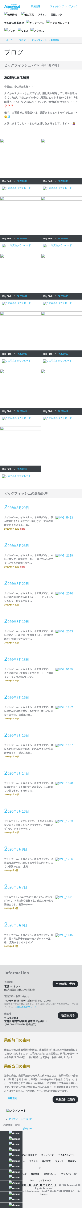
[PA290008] (20, 312)
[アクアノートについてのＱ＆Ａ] (22, 31)
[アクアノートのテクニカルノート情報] (58, 23)
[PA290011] (20, 370)
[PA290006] (61, 197)
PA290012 (63, 411)
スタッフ (59, 1161)
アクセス (33, 1161)
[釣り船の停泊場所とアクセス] (37, 31)
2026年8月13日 (16, 811)
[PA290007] (20, 255)
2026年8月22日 (16, 583)
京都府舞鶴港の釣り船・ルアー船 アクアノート (32, 1185)
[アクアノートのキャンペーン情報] (35, 23)
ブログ (22, 40)
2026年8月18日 (16, 659)
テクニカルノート (66, 1155)
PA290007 (22, 296)
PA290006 (63, 238)
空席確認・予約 (65, 983)
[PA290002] (20, 140)
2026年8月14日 (16, 773)
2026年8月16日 (16, 697)
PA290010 (63, 354)
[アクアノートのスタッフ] (42, 14)
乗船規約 (12, 1098)
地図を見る (68, 1015)
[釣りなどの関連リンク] (56, 14)
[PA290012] (61, 370)
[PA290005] (20, 197)
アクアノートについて (20, 1119)
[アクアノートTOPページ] (12, 5)
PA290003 (63, 181)
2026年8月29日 (16, 507)
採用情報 (35, 1174)
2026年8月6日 (15, 924)
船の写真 (46, 1161)
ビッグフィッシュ (40, 40)
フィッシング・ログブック (64, 6)
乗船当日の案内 (65, 1099)
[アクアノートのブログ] (9, 31)
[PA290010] (61, 312)
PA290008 (22, 354)
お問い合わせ (50, 1174)
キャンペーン (47, 1155)
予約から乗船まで (28, 1155)
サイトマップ (44, 1180)
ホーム (9, 40)
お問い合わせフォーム (25, 1007)
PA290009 (63, 296)
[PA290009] (61, 255)
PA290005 (22, 238)
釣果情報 (55, 40)
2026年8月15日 (16, 735)
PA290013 (22, 469)
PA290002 (22, 181)
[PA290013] (20, 428)
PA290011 (22, 411)
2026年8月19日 (16, 621)
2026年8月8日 (15, 848)
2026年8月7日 (15, 886)
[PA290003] (61, 140)
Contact (44, 1194)
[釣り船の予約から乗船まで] (14, 23)
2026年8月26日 (16, 545)
